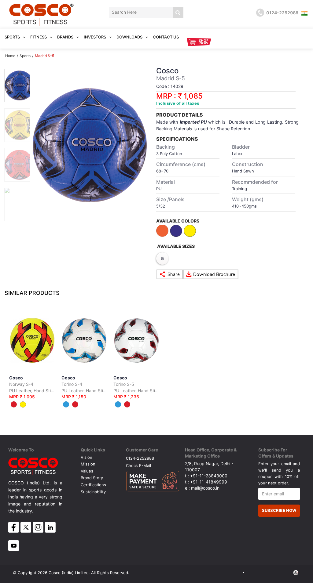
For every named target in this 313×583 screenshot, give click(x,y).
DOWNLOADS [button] (129, 36)
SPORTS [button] (13, 36)
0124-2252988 (140, 458)
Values (87, 471)
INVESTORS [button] (95, 36)
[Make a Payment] (152, 479)
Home (10, 55)
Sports (25, 55)
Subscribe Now (279, 510)
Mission (88, 464)
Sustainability (93, 491)
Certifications (93, 484)
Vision (86, 457)
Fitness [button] (39, 36)
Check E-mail (138, 465)
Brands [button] (65, 36)
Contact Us (166, 36)
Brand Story (92, 477)
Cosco (32, 387)
